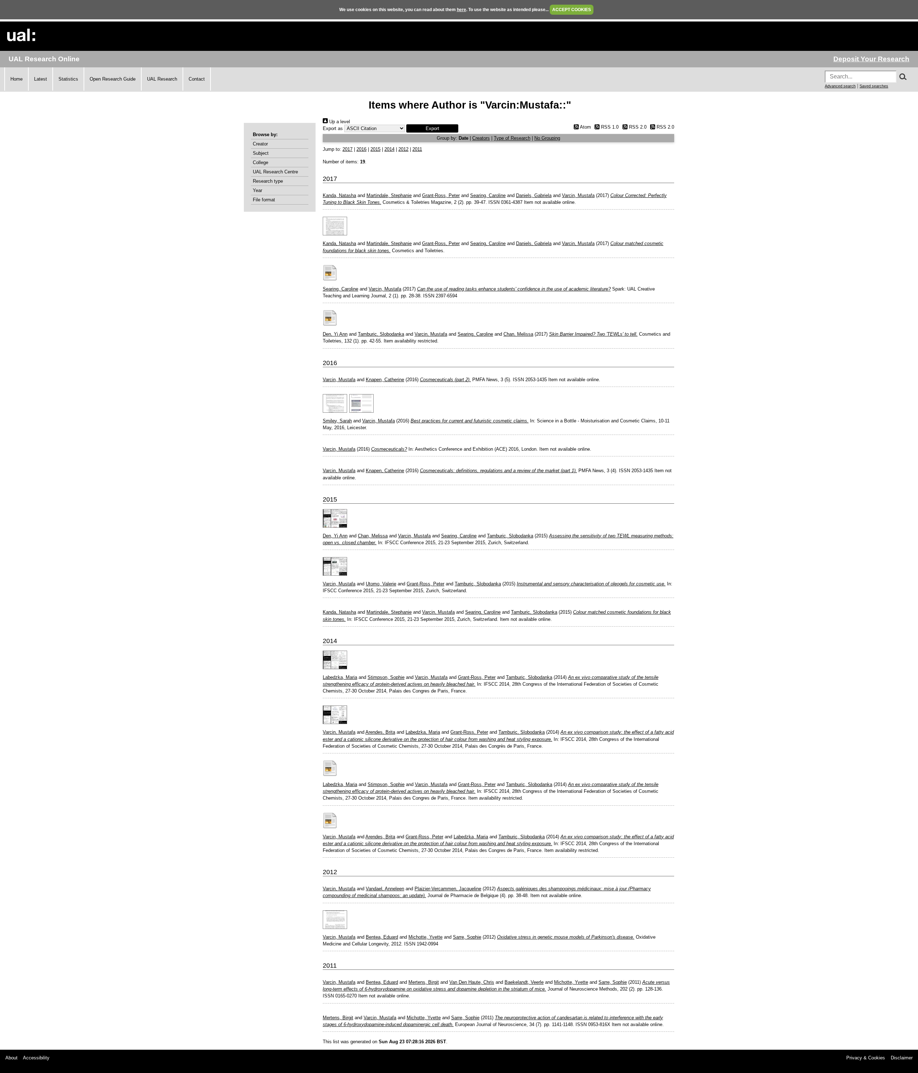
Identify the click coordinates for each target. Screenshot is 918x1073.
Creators (481, 138)
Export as (333, 128)
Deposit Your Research (871, 59)
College (260, 162)
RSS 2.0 (637, 127)
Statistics (68, 79)
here (461, 9)
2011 (417, 149)
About (11, 1057)
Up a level (339, 121)
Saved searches (874, 86)
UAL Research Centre (275, 171)
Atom (585, 127)
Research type (268, 181)
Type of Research (512, 138)
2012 (403, 149)
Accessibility (36, 1057)
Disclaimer (902, 1057)
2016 (361, 149)
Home (16, 79)
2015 (375, 149)
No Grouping (547, 138)
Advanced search (840, 86)
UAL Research (162, 79)
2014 (389, 149)
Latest (40, 79)
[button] (432, 128)
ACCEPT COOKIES (571, 9)
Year (257, 190)
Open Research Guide (113, 79)
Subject (261, 153)
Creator (260, 144)
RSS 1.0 (609, 127)
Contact (197, 79)
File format (264, 199)
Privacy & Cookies (865, 1057)
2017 (347, 149)
